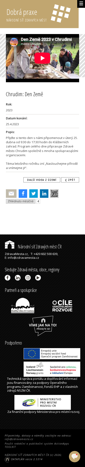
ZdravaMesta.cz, (17, 254)
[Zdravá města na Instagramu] (28, 278)
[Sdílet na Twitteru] (32, 193)
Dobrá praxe (26, 14)
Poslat (11, 193)
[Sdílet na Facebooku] (22, 193)
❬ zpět (70, 180)
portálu (38, 378)
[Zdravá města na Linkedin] (18, 278)
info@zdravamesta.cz (19, 439)
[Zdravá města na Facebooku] (8, 278)
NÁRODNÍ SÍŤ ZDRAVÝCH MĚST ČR (27, 455)
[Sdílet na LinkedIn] (43, 193)
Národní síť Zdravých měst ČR (39, 246)
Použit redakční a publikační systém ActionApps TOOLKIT (37, 445)
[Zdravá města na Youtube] (38, 278)
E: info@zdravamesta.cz (22, 257)
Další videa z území (41, 180)
